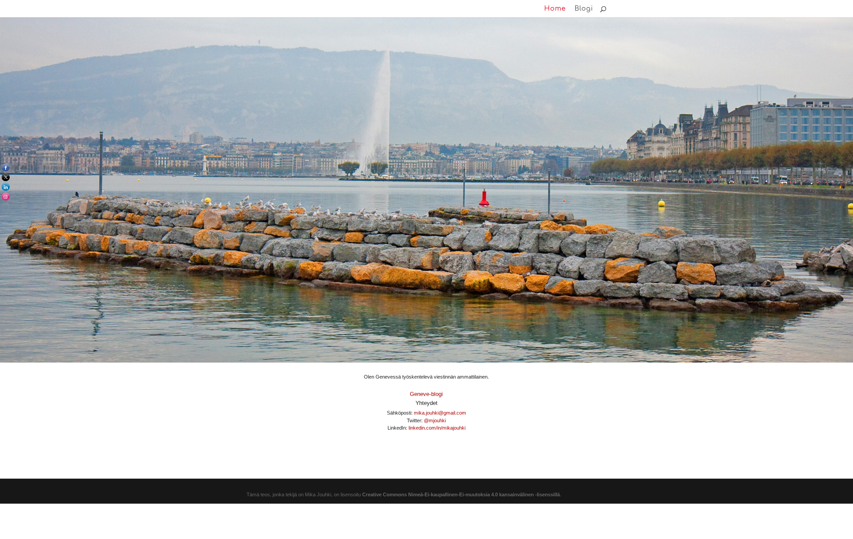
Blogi (583, 9)
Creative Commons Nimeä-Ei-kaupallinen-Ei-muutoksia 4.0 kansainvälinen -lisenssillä (461, 494)
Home (555, 9)
